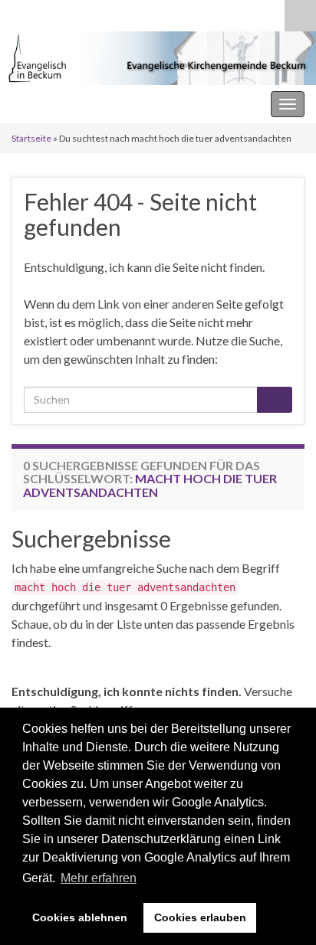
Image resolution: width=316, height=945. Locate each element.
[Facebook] (43, 13)
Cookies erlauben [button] (200, 917)
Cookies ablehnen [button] (79, 917)
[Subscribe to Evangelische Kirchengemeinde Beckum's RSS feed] (19, 13)
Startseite (31, 138)
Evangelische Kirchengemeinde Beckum (116, 103)
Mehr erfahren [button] (99, 878)
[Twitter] (68, 13)
